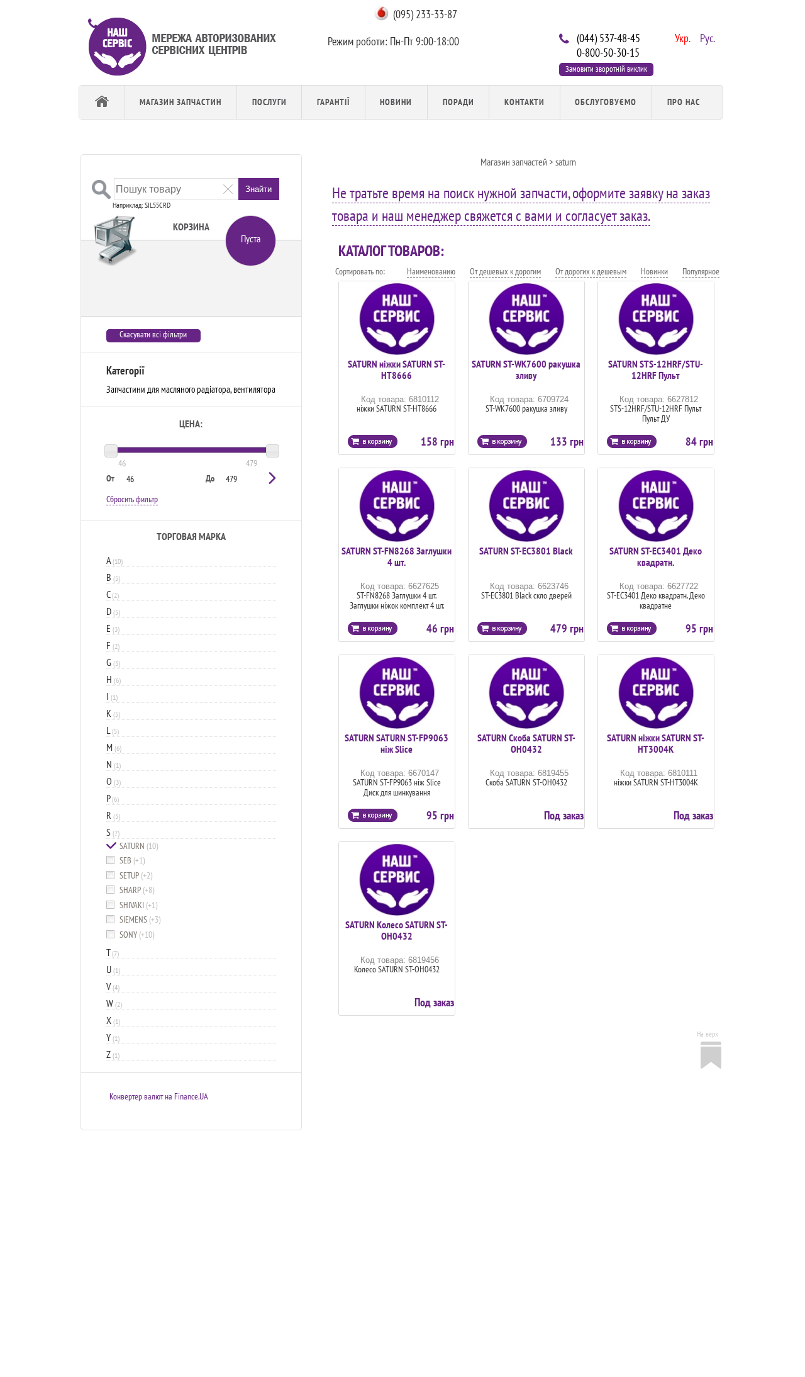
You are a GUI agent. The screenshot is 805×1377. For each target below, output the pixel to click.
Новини (396, 102)
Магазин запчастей (513, 161)
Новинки (654, 271)
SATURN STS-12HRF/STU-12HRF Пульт (655, 369)
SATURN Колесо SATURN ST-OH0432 (396, 930)
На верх (707, 1033)
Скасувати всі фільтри (153, 334)
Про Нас (683, 102)
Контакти (524, 102)
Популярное (700, 271)
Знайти (258, 189)
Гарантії (333, 102)
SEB (132, 860)
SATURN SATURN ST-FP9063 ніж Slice (396, 743)
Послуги (269, 102)
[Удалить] (228, 188)
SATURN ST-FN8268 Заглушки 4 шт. (396, 556)
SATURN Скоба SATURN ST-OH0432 (526, 743)
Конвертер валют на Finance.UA (158, 1096)
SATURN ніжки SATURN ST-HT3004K (655, 743)
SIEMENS (139, 919)
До (210, 478)
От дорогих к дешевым (590, 271)
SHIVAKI (138, 905)
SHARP (136, 890)
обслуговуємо (605, 102)
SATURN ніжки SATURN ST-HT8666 (396, 369)
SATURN (138, 846)
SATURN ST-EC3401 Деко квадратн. (655, 556)
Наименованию (431, 271)
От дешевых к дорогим (505, 271)
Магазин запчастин (180, 102)
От (110, 478)
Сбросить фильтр (132, 499)
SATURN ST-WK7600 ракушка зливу (526, 369)
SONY (136, 935)
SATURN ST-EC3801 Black (526, 550)
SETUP (135, 875)
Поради (458, 102)
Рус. (706, 37)
